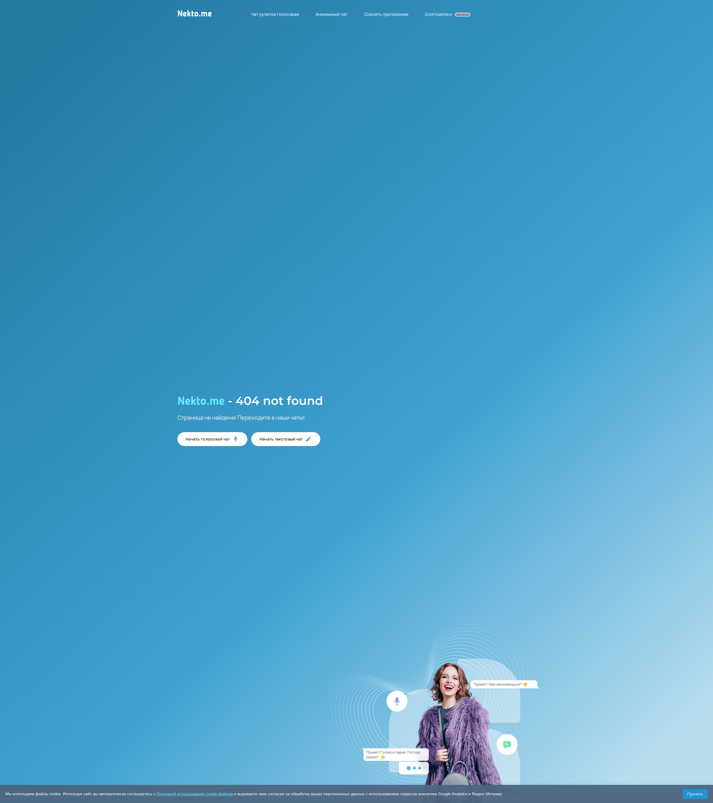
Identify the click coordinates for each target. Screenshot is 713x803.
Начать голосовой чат (208, 439)
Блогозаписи (447, 14)
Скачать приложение (386, 14)
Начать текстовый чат (281, 439)
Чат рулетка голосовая (275, 14)
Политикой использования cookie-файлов (195, 794)
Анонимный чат (332, 14)
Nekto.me (194, 14)
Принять (695, 794)
